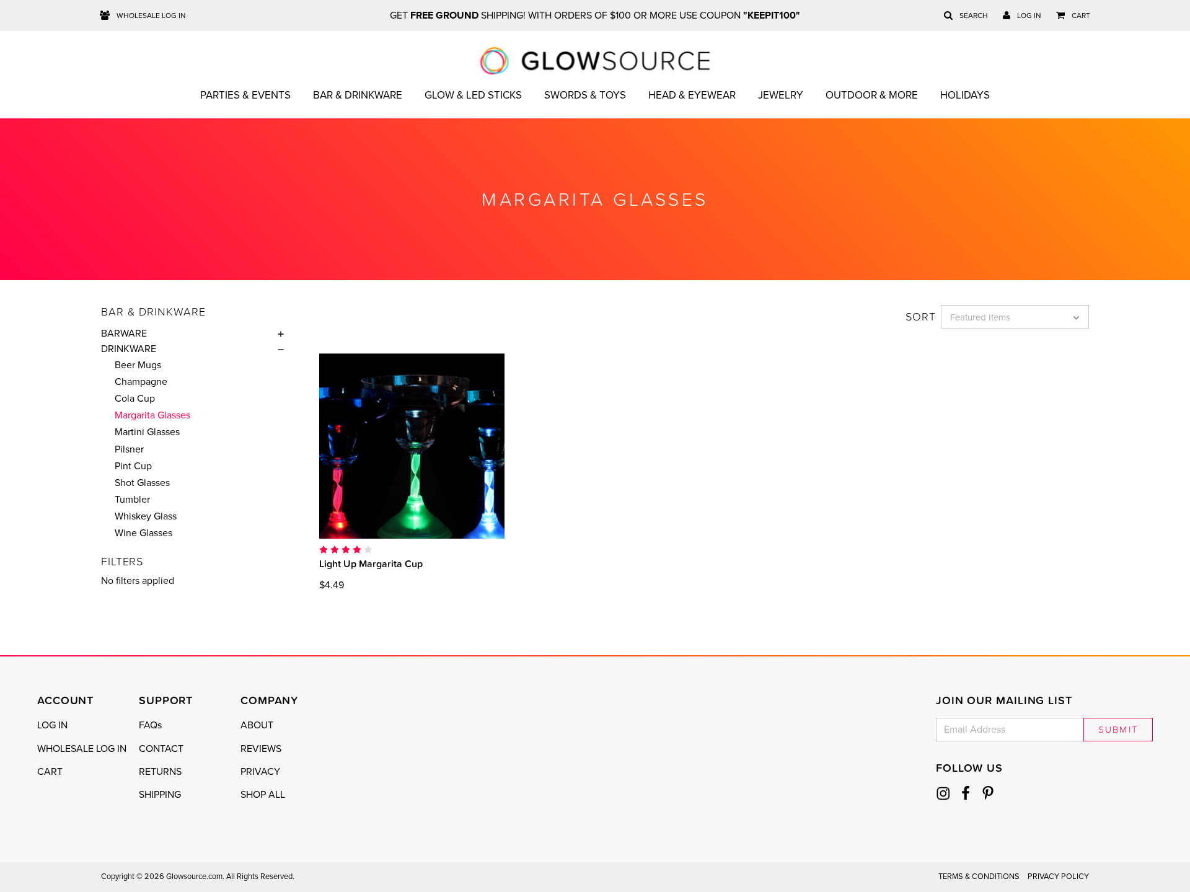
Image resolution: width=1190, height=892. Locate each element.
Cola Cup (135, 398)
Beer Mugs (138, 365)
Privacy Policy (1058, 876)
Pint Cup (133, 466)
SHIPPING (160, 794)
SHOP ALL (262, 794)
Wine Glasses (143, 533)
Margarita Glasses (152, 415)
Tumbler (132, 499)
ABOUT (256, 725)
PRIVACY (260, 772)
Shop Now (411, 446)
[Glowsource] (595, 60)
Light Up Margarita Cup (371, 563)
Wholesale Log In (150, 15)
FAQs (150, 725)
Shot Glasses (142, 483)
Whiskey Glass (146, 516)
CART (50, 772)
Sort (921, 317)
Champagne (141, 382)
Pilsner (129, 449)
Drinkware (128, 349)
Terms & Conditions (979, 876)
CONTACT (161, 749)
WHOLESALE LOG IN (81, 749)
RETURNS (160, 772)
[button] (278, 333)
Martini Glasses (147, 432)
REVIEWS (260, 749)
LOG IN (52, 725)
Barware (124, 333)
